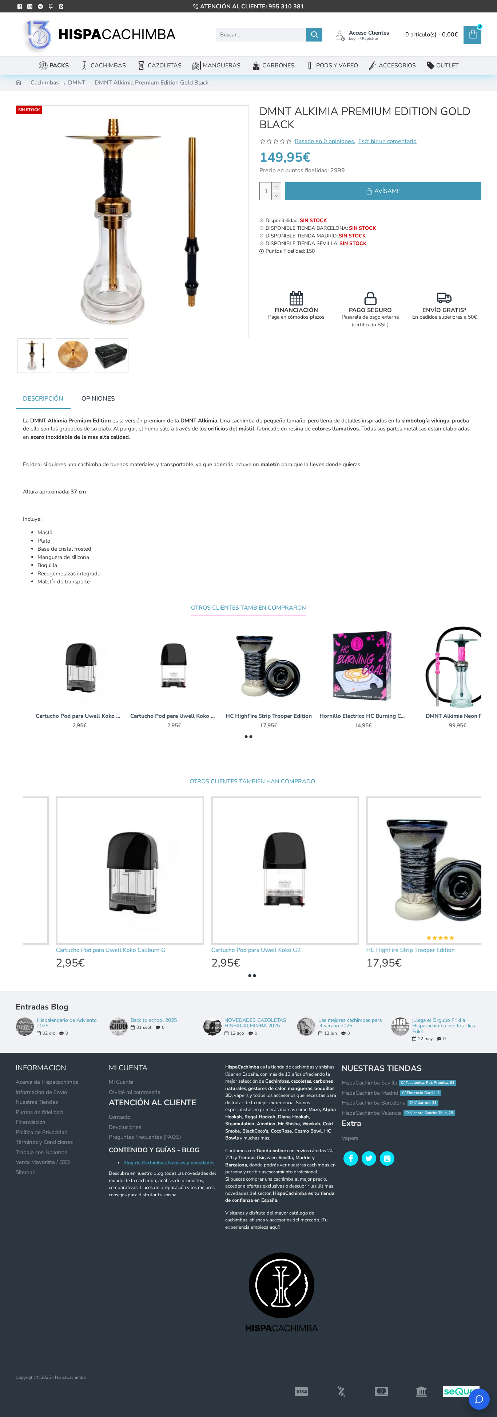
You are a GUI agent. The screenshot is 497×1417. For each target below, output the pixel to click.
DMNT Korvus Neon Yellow (153, 716)
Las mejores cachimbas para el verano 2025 (350, 1023)
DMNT (77, 83)
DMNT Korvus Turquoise (248, 716)
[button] (246, 736)
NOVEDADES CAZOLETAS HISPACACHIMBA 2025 (255, 1023)
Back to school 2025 (154, 1020)
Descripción (43, 398)
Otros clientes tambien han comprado (252, 782)
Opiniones (98, 398)
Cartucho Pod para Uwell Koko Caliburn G (343, 716)
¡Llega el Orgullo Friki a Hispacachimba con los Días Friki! (443, 1026)
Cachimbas (45, 83)
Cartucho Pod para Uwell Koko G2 (437, 716)
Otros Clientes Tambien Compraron (248, 608)
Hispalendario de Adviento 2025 (67, 1023)
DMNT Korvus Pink (59, 716)
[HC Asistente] (479, 1399)
